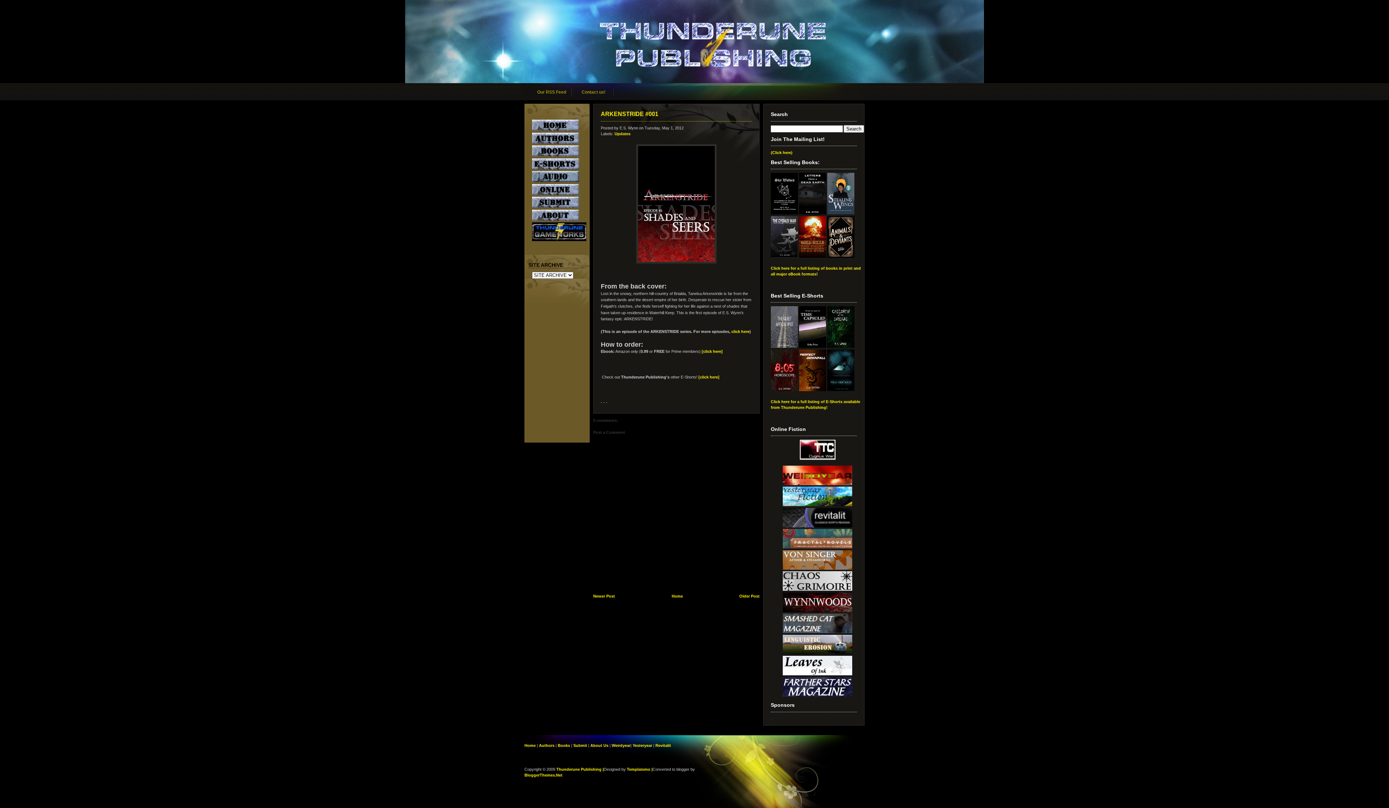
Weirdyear (621, 745)
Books (564, 745)
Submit (580, 745)
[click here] (713, 351)
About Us (599, 745)
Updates (622, 134)
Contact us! (594, 92)
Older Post (749, 596)
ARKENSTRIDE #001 (629, 114)
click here (740, 331)
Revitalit (663, 745)
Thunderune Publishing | (580, 769)
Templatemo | (640, 769)
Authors (547, 745)
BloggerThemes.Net (543, 775)
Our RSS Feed (551, 92)
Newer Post (604, 596)
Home (677, 596)
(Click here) (782, 152)
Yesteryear (642, 745)
